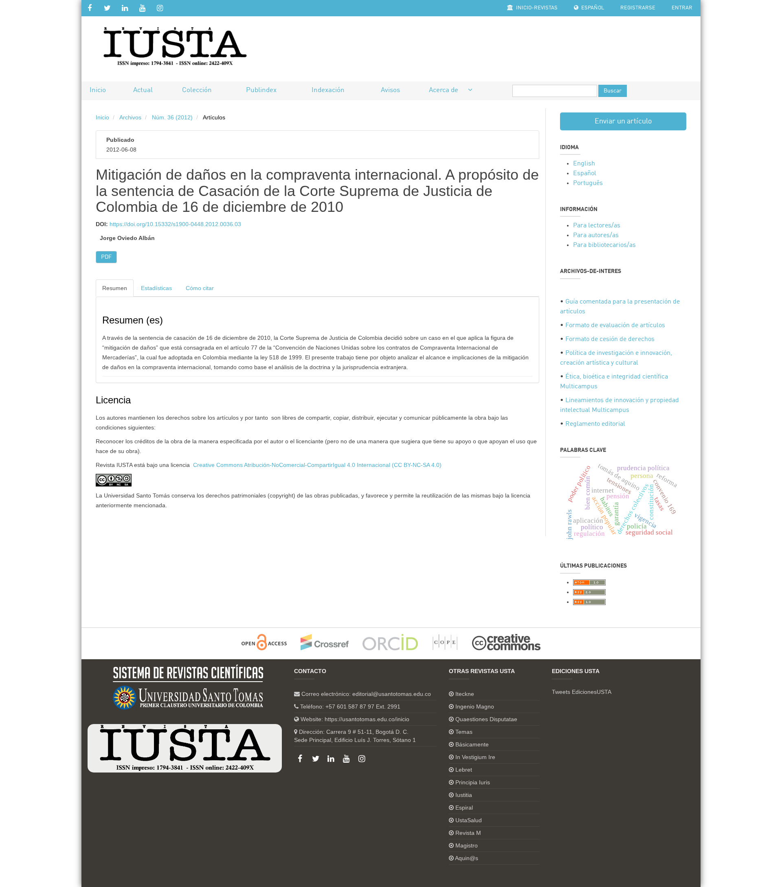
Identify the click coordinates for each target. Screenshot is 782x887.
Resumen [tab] (114, 288)
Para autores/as (596, 235)
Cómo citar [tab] (200, 288)
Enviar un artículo (623, 121)
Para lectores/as (596, 225)
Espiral (464, 807)
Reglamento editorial (595, 424)
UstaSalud (468, 820)
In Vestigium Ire (475, 757)
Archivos (130, 117)
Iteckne (464, 694)
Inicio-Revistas (536, 8)
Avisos (390, 90)
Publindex (261, 90)
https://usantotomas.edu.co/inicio (367, 719)
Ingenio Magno (474, 706)
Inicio (98, 90)
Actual (143, 90)
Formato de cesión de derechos (610, 339)
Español (592, 8)
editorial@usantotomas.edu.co (391, 694)
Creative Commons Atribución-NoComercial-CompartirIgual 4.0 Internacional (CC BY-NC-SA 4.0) (317, 465)
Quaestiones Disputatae (486, 719)
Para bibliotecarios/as (604, 245)
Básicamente (472, 744)
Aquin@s (466, 858)
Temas (463, 732)
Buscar (613, 91)
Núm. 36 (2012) (172, 117)
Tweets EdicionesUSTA (581, 692)
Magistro (466, 845)
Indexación (328, 90)
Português (588, 183)
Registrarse (637, 8)
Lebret (463, 769)
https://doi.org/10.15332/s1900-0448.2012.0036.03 (175, 224)
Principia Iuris (472, 782)
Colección (197, 90)
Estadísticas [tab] (156, 288)
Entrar (682, 8)
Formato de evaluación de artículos (615, 325)
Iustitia (463, 795)
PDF (106, 257)
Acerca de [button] (444, 90)
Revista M (468, 833)
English (584, 164)
